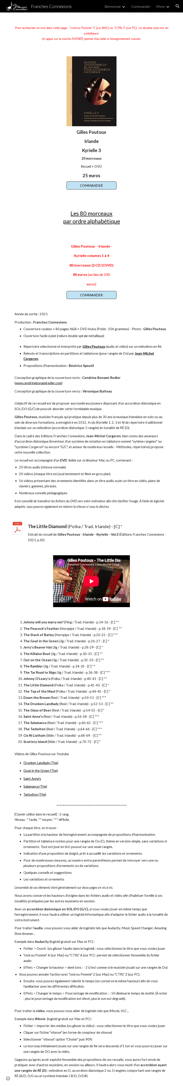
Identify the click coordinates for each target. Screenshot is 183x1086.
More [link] (160, 6)
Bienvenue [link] (112, 6)
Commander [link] (140, 6)
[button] (177, 6)
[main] (91, 32)
